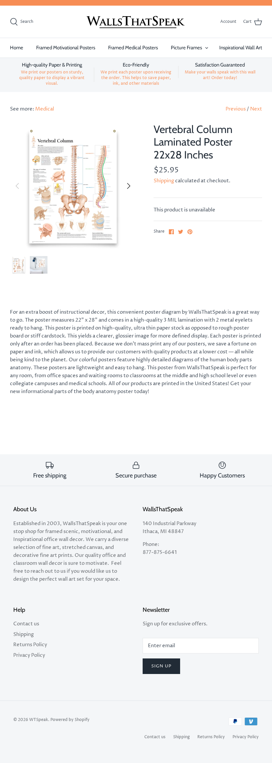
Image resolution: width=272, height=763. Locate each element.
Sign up (161, 666)
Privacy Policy (29, 655)
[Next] (128, 186)
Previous (236, 109)
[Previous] (17, 186)
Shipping (164, 180)
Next (256, 109)
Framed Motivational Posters (65, 48)
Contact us (26, 623)
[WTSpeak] (136, 21)
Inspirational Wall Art (240, 48)
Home (16, 48)
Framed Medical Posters (133, 48)
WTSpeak (38, 720)
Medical (44, 109)
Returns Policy (30, 644)
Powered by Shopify (70, 720)
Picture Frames (186, 48)
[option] (73, 186)
